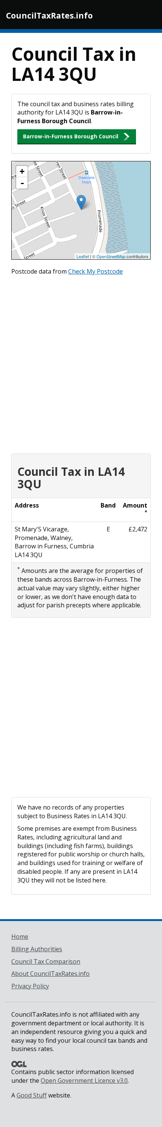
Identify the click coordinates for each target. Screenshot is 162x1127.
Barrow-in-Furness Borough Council (70, 136)
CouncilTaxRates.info (49, 15)
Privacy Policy (30, 986)
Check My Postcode (95, 271)
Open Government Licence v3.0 (84, 1080)
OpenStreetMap (110, 256)
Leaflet (82, 256)
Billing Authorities (36, 949)
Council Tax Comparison (45, 961)
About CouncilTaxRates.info (50, 973)
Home (19, 936)
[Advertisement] (81, 363)
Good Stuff (32, 1095)
